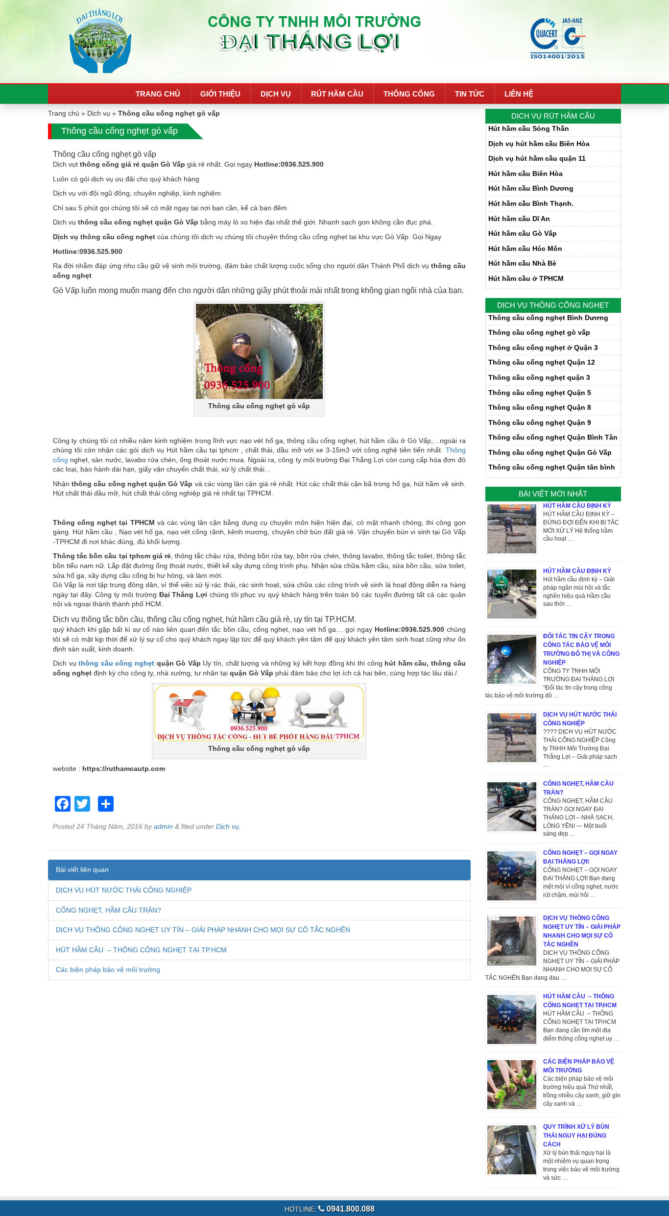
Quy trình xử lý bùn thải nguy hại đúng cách (576, 1135)
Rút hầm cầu (337, 94)
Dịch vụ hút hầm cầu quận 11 (537, 158)
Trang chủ (158, 94)
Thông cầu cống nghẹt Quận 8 (539, 407)
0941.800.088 (350, 1209)
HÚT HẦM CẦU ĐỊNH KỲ (577, 505)
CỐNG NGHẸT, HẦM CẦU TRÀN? (108, 910)
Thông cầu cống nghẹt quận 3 (539, 377)
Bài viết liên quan (82, 869)
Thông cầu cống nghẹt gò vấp (539, 332)
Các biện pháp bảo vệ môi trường (108, 969)
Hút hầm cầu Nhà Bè (522, 263)
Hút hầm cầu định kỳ (577, 571)
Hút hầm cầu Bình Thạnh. (530, 203)
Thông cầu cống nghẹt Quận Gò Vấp (550, 452)
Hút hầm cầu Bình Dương (530, 188)
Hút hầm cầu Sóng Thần (528, 128)
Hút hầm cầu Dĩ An (519, 219)
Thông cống (409, 94)
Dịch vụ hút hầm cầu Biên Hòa (539, 144)
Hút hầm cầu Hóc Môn (525, 248)
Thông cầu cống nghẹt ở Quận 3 (543, 347)
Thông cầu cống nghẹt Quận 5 (539, 393)
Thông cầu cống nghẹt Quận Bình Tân (553, 437)
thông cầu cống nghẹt (116, 663)
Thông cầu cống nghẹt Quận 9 (539, 422)
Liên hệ (518, 94)
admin (163, 826)
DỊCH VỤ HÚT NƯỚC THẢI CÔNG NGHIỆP (123, 890)
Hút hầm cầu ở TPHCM (526, 278)
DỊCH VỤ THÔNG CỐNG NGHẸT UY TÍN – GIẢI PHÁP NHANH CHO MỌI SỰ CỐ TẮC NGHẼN (203, 930)
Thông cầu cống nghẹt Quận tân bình (551, 467)
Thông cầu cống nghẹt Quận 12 (541, 362)
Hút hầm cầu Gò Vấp (522, 233)
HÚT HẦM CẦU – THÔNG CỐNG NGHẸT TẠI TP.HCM (141, 950)
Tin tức (469, 94)
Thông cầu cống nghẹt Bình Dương (548, 318)
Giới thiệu (220, 94)
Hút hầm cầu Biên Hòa (525, 173)
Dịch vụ (276, 94)
